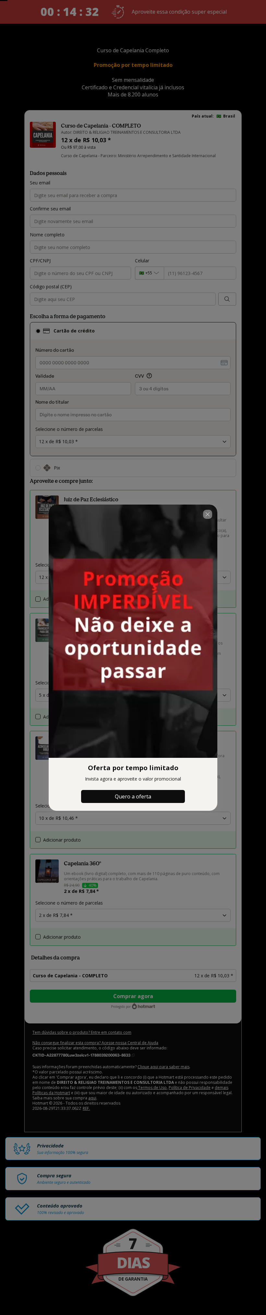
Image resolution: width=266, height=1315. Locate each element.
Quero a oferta (133, 796)
